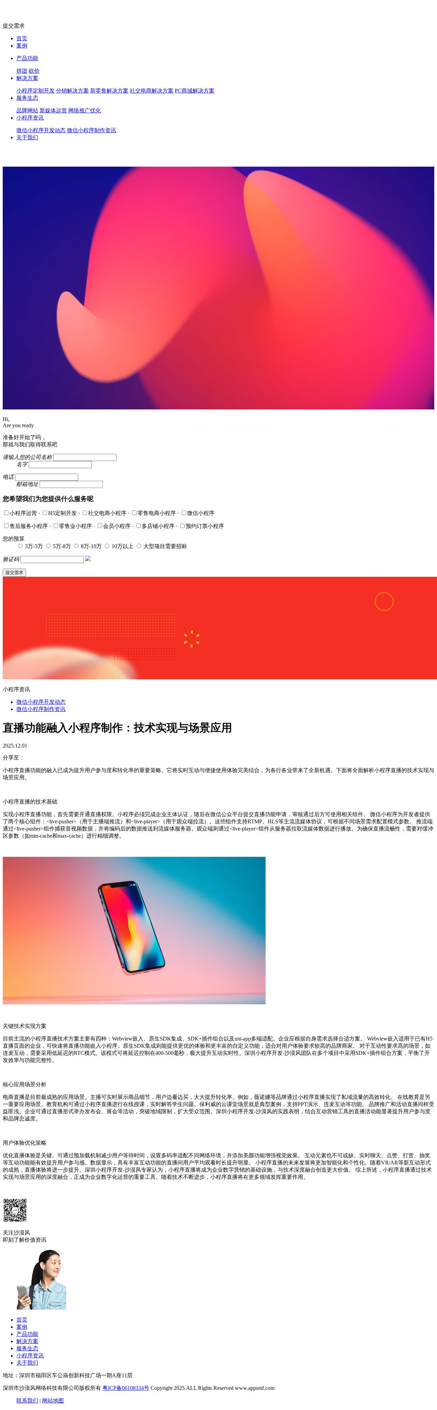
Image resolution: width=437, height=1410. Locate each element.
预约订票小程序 (205, 526)
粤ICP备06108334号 (125, 1388)
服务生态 (27, 98)
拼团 (21, 71)
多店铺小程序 (159, 526)
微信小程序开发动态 (41, 130)
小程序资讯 (30, 118)
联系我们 (27, 1401)
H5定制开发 (63, 513)
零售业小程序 (76, 526)
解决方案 (27, 78)
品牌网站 (27, 110)
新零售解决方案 (109, 91)
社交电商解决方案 (151, 91)
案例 (21, 45)
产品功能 (27, 58)
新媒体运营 (53, 110)
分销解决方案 (72, 91)
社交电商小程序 (108, 513)
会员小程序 (117, 526)
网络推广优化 (84, 110)
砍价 (34, 71)
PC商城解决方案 (194, 91)
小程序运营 (24, 513)
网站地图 (53, 1401)
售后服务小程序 (29, 526)
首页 (21, 38)
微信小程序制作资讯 (91, 130)
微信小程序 (200, 513)
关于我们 (27, 137)
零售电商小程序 (157, 513)
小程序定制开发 (35, 91)
